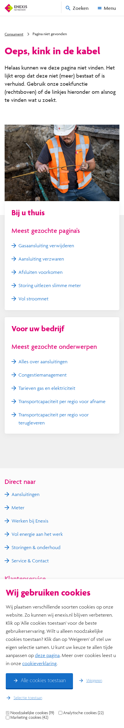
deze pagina (47, 655)
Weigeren (94, 680)
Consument (14, 34)
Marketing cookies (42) (29, 717)
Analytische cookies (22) (83, 712)
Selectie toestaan (28, 698)
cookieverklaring (39, 663)
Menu (110, 8)
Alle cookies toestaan (43, 681)
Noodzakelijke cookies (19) (32, 712)
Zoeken (81, 8)
